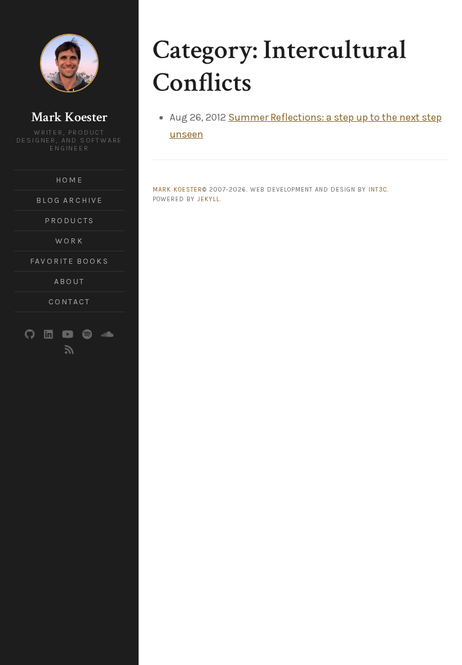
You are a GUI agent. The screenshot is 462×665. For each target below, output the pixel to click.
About (69, 281)
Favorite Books (69, 261)
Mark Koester (69, 117)
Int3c (377, 189)
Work (69, 241)
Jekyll (208, 199)
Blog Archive (69, 200)
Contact (69, 302)
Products (69, 220)
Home (69, 180)
